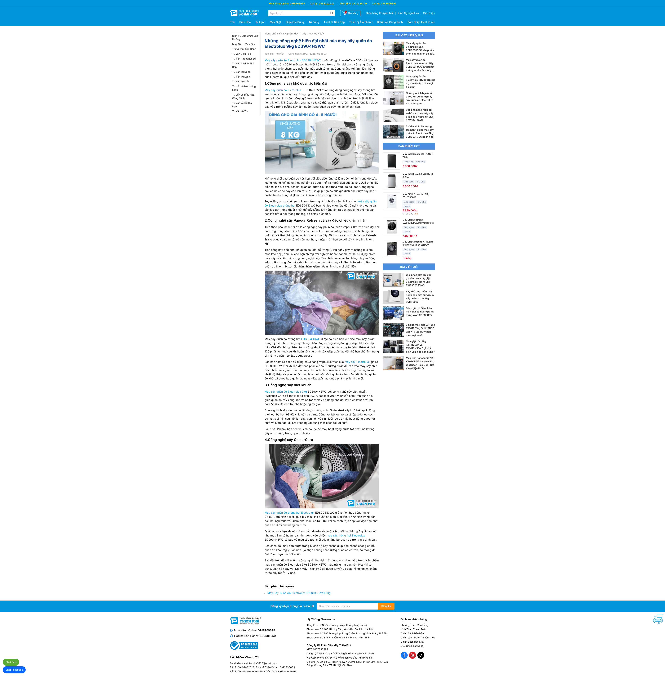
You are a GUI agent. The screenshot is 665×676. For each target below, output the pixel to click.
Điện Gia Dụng (295, 22)
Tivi (232, 22)
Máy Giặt (275, 22)
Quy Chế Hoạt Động (412, 645)
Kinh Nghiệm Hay (408, 13)
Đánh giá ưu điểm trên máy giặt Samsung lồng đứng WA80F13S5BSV (420, 311)
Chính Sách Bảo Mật (412, 641)
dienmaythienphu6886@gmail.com (257, 663)
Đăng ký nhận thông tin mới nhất (292, 606)
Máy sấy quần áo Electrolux (283, 90)
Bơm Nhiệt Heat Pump (421, 22)
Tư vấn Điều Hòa (241, 53)
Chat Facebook (14, 669)
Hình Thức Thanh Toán (413, 629)
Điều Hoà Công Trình (390, 22)
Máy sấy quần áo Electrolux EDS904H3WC (293, 60)
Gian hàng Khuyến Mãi (379, 13)
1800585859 (267, 636)
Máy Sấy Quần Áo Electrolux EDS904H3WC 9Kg (299, 593)
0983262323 (326, 3)
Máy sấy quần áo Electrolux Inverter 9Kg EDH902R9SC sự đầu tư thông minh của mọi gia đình (420, 66)
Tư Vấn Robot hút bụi (244, 58)
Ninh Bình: (345, 3)
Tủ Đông (314, 22)
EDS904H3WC (310, 339)
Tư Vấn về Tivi (240, 111)
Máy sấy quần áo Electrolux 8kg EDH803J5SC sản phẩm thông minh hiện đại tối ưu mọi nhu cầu (420, 50)
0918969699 (297, 3)
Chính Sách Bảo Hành (413, 633)
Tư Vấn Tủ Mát (240, 81)
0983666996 (388, 3)
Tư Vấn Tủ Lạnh (241, 76)
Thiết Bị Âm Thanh (360, 22)
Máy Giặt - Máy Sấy (243, 44)
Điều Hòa (245, 22)
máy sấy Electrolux (357, 362)
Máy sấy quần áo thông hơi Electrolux (289, 512)
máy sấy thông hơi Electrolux (346, 535)
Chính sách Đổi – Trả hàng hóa (418, 637)
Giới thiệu (429, 13)
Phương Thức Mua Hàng (414, 625)
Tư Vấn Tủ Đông (241, 71)
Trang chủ (270, 33)
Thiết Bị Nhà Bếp (334, 22)
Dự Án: (376, 3)
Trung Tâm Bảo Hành (244, 48)
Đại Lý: (314, 3)
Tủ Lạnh (260, 22)
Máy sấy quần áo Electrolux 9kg (286, 391)
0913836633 (287, 667)
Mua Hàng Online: (279, 3)
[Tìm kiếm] (332, 13)
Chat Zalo (11, 662)
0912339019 (359, 3)
